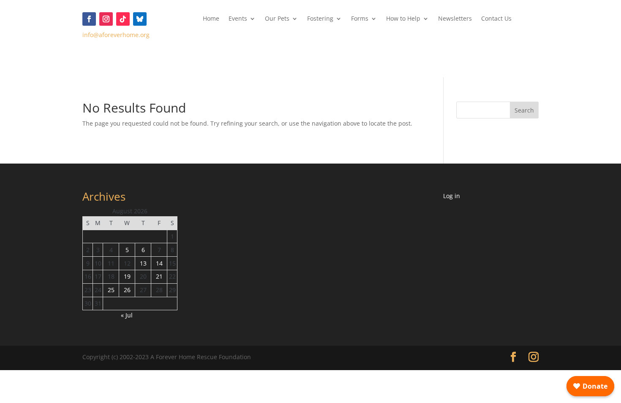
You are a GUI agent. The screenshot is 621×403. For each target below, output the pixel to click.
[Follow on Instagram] (106, 19)
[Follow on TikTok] (123, 19)
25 (111, 290)
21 (159, 276)
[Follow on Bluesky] (140, 19)
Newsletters (455, 19)
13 (143, 263)
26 (127, 290)
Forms (359, 19)
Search (524, 110)
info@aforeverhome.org (116, 35)
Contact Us (496, 19)
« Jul (127, 315)
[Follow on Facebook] (89, 19)
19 (127, 276)
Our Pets (277, 19)
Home (211, 19)
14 (159, 263)
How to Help (403, 19)
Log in (451, 196)
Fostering (320, 19)
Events (238, 19)
